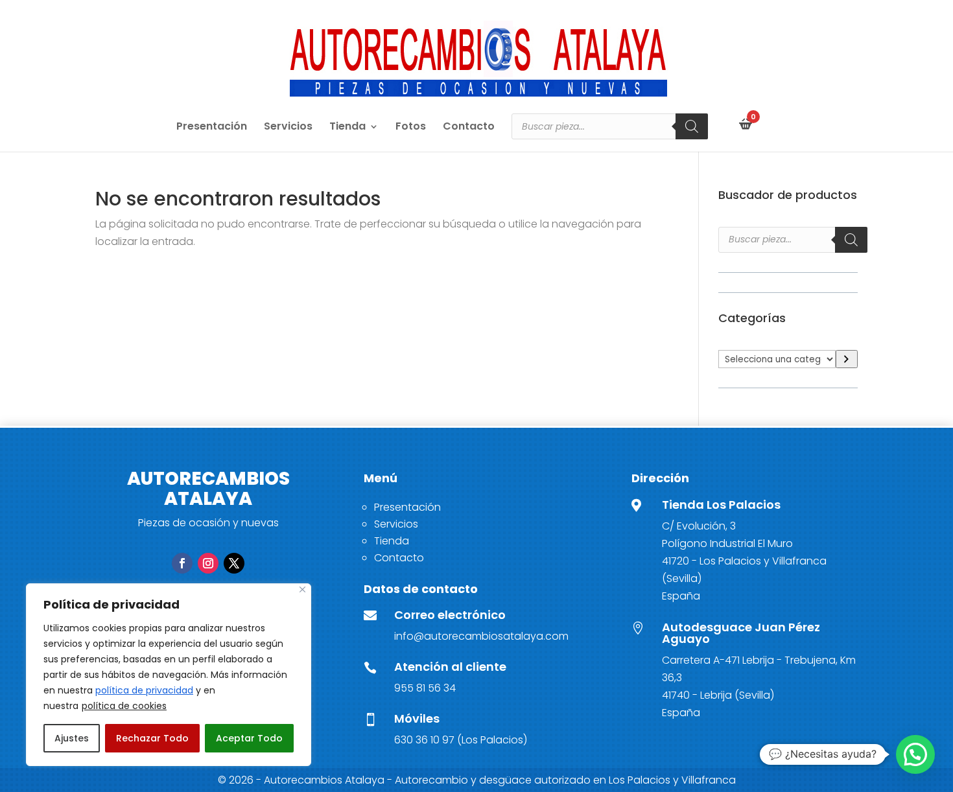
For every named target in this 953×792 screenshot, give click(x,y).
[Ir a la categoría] (847, 359)
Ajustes (71, 738)
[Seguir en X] (234, 563)
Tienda (347, 128)
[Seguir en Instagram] (208, 563)
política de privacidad (144, 690)
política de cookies (124, 705)
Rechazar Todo (152, 738)
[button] (915, 754)
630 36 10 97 (424, 739)
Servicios (288, 128)
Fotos (410, 128)
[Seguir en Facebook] (182, 563)
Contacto (469, 128)
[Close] (302, 589)
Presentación (211, 128)
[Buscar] (692, 126)
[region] (168, 674)
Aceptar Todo (249, 738)
